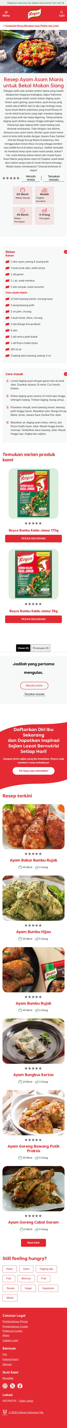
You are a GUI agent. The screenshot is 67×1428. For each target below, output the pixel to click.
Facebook (19, 1385)
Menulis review (34, 685)
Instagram (4, 1385)
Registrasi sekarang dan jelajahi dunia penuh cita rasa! (34, 3)
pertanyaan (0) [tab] (41, 648)
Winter (10, 1298)
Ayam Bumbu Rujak (33, 1003)
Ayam (26, 1269)
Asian (9, 1269)
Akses (5, 1335)
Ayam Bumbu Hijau (33, 932)
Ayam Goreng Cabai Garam (33, 1222)
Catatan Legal (10, 1340)
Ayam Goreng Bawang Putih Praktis (34, 1149)
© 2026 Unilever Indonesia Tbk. (26, 1412)
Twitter (12, 1385)
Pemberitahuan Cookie (15, 1326)
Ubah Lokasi (26, 1400)
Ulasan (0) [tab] (23, 648)
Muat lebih (33, 1242)
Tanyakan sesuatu (34, 694)
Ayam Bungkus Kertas (33, 1075)
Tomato (10, 1288)
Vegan (28, 1288)
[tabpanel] (33, 680)
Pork (43, 1278)
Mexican (26, 1278)
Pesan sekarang (34, 538)
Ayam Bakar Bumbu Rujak (33, 860)
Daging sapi (46, 1269)
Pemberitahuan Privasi (15, 1321)
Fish (8, 1278)
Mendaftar (8, 1378)
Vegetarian (48, 1288)
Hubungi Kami (10, 1359)
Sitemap (7, 1364)
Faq (4, 1354)
